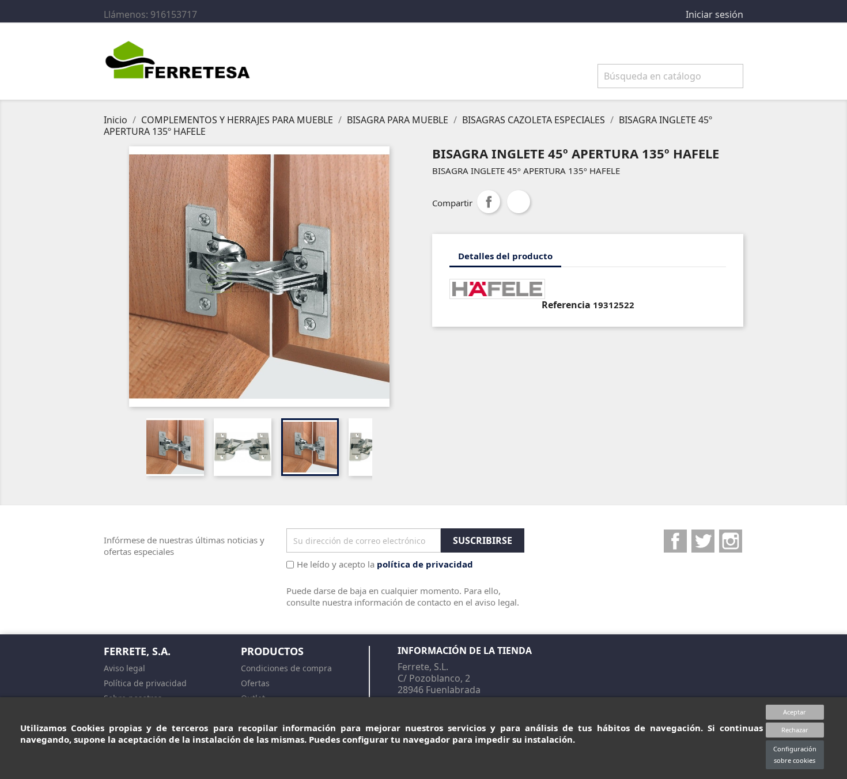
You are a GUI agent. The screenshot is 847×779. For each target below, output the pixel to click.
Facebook (675, 541)
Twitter (702, 541)
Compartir (488, 201)
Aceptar (794, 712)
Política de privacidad (145, 683)
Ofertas (255, 683)
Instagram (730, 541)
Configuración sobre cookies (794, 754)
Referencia (566, 305)
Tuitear (518, 201)
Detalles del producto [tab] (505, 256)
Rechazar (794, 729)
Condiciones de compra (286, 668)
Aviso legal (124, 668)
